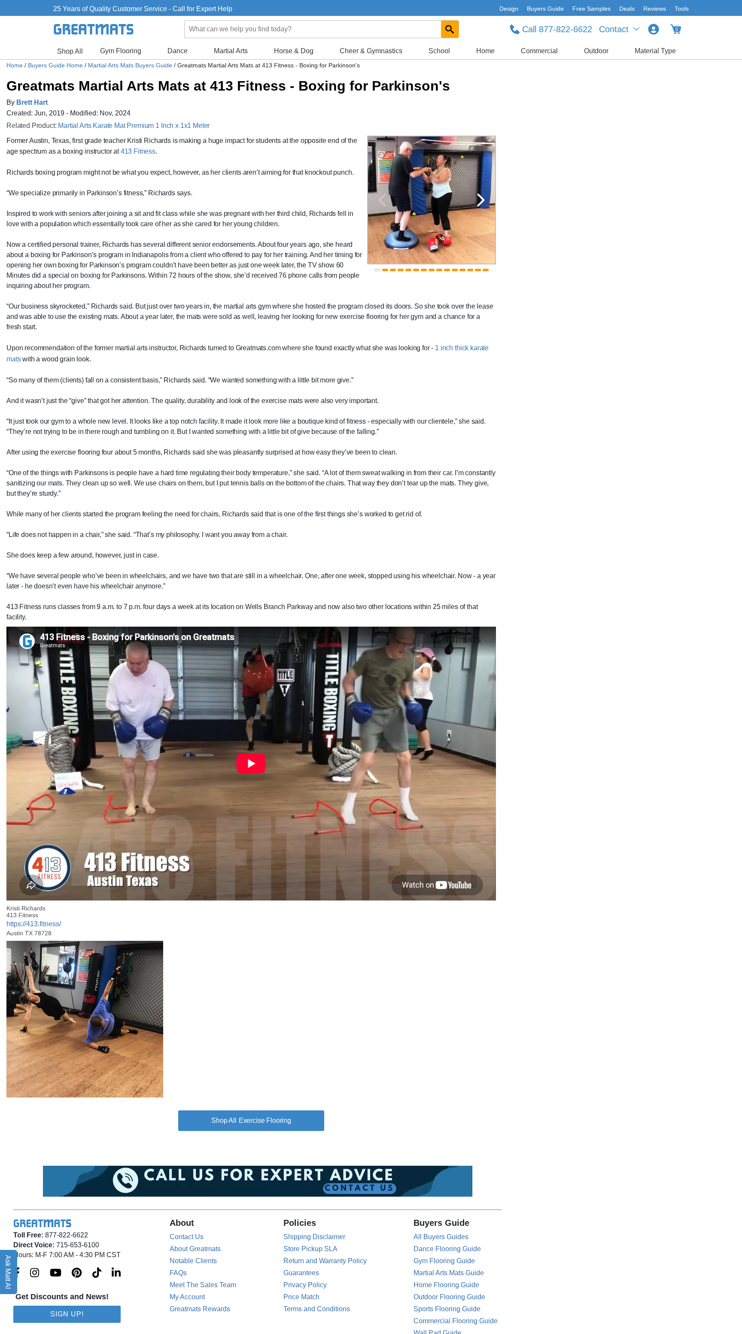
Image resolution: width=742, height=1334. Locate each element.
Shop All (70, 51)
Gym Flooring (120, 51)
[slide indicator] (377, 270)
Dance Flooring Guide (447, 1248)
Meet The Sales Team (203, 1285)
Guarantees (301, 1272)
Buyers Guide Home (56, 65)
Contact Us (187, 1236)
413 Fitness (138, 151)
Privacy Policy (305, 1285)
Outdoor (596, 51)
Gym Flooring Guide (444, 1260)
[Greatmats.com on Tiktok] (96, 1273)
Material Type (655, 51)
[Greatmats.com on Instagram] (34, 1273)
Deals (627, 8)
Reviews (654, 8)
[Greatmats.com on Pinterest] (77, 1273)
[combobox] (322, 29)
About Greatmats (195, 1248)
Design (508, 8)
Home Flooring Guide (446, 1285)
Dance (177, 51)
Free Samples (591, 8)
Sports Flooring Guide (447, 1309)
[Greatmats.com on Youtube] (55, 1273)
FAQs (178, 1272)
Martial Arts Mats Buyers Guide (131, 65)
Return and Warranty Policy (325, 1260)
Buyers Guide (545, 8)
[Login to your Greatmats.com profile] (653, 29)
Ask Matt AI (8, 1272)
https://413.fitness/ (33, 924)
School (439, 51)
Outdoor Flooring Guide (449, 1297)
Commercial (539, 51)
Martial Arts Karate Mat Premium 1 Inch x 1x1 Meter (134, 125)
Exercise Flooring (265, 1120)
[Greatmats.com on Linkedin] (116, 1273)
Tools (682, 8)
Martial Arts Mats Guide (449, 1272)
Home (485, 51)
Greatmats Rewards (200, 1309)
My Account (187, 1297)
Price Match (301, 1297)
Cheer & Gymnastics (371, 51)
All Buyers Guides (441, 1236)
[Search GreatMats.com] (450, 29)
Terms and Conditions (316, 1309)
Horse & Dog (293, 51)
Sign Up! (67, 1314)
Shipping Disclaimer (314, 1236)
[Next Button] (480, 200)
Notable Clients (193, 1260)
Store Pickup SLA (310, 1248)
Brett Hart (32, 102)
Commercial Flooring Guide (456, 1321)
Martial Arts (231, 51)
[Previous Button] (382, 200)
